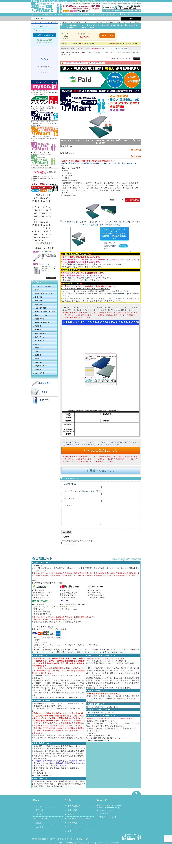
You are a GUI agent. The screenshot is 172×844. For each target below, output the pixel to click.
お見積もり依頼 (130, 52)
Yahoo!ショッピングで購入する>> (114, 48)
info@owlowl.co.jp (121, 294)
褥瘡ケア (58, 22)
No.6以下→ (51, 278)
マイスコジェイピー (43, 30)
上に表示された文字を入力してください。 (78, 541)
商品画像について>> (97, 63)
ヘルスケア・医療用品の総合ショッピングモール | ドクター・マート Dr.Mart (87, 843)
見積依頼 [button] (123, 246)
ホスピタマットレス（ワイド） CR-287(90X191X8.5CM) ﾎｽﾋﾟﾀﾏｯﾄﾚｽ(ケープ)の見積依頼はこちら (114, 233)
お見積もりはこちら (100, 470)
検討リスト (99, 14)
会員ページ (78, 3)
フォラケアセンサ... (45, 264)
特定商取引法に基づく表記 (101, 3)
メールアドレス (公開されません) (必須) (83, 491)
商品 (52, 22)
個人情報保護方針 (135, 3)
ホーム (36, 14)
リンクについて (105, 810)
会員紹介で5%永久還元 (44, 40)
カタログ (125, 14)
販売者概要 (87, 3)
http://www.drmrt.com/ (111, 805)
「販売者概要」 (100, 707)
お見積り (71, 14)
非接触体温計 (44, 383)
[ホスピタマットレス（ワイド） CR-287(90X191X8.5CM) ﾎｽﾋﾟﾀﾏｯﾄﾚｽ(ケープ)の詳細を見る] (78, 234)
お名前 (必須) (70, 484)
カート (60, 14)
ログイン (69, 3)
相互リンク (104, 814)
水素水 (45, 392)
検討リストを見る (88, 43)
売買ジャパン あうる (108, 817)
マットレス (45, 22)
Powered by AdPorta (44, 42)
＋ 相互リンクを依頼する (45, 35)
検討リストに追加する (71, 43)
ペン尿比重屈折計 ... (45, 251)
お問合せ (113, 14)
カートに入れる (107, 35)
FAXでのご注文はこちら (100, 450)
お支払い (115, 3)
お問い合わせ (41, 818)
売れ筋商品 (85, 14)
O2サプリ (44, 400)
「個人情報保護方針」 (95, 713)
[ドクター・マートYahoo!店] (44, 172)
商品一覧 (48, 14)
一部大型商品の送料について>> (75, 63)
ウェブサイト (70, 498)
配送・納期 (123, 3)
